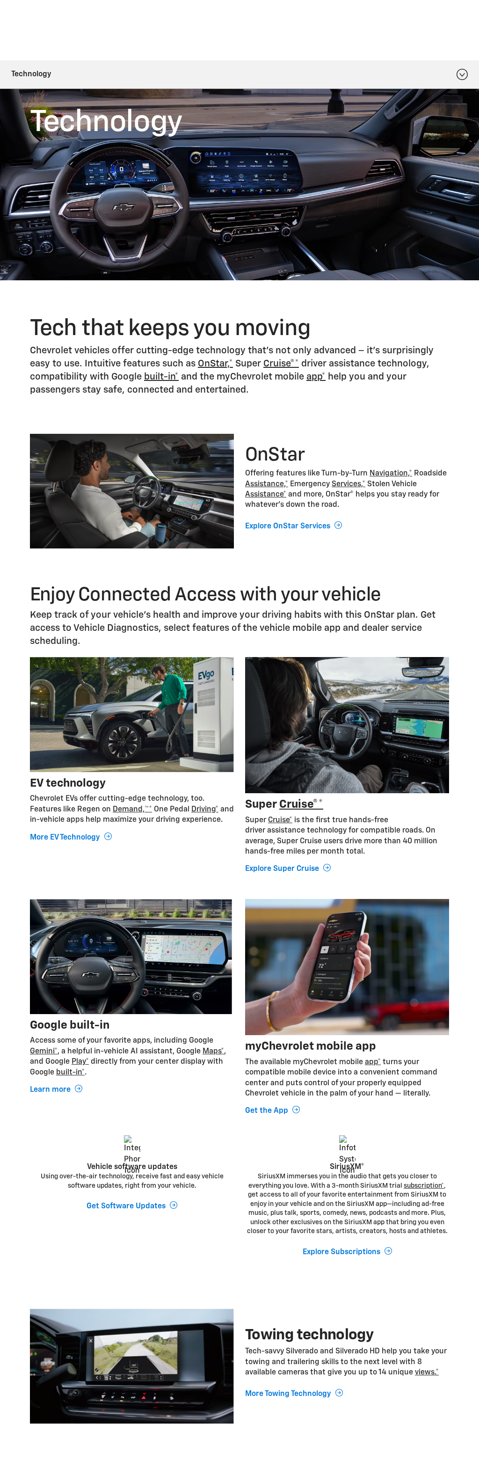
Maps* (213, 1051)
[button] (215, 363)
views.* (427, 1372)
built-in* (161, 376)
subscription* (424, 1186)
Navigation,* (391, 473)
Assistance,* (266, 484)
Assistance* (265, 494)
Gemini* (44, 1051)
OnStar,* (215, 363)
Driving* (204, 809)
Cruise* (280, 820)
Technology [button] (31, 74)
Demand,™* (132, 809)
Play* (80, 1062)
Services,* (348, 484)
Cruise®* (281, 363)
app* (316, 376)
